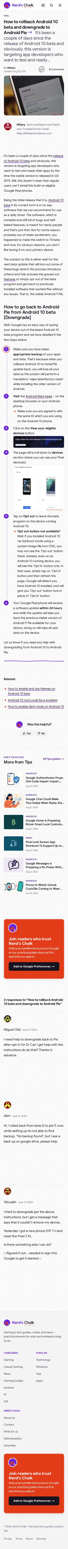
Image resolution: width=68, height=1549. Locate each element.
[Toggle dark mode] (60, 5)
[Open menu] (43, 5)
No (43, 733)
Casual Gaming (13, 1366)
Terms (18, 1538)
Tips (6, 15)
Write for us (11, 1431)
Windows (42, 1366)
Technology (43, 1359)
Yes (28, 733)
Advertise (9, 1445)
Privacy (8, 1538)
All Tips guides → (53, 758)
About (29, 1538)
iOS (6, 1401)
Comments (56, 69)
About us (9, 1417)
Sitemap (41, 1538)
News (7, 1373)
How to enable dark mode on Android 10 (36, 707)
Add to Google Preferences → (34, 966)
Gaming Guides (13, 1380)
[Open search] (51, 5)
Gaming (9, 1359)
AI (5, 1394)
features (9, 279)
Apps (39, 1380)
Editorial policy (13, 1438)
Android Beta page (39, 396)
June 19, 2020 (29, 1029)
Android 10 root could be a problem (33, 700)
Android (9, 1387)
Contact (9, 1424)
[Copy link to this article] (41, 69)
